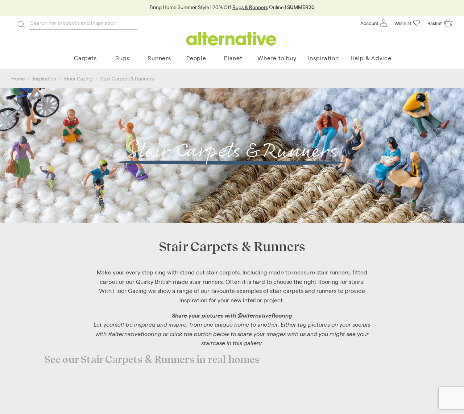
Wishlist (402, 23)
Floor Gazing (78, 78)
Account (369, 23)
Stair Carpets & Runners (127, 78)
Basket (434, 23)
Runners (159, 58)
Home (18, 78)
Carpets (85, 58)
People (196, 58)
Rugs (122, 58)
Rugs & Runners (250, 7)
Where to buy (276, 58)
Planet (233, 58)
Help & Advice (371, 58)
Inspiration (323, 58)
